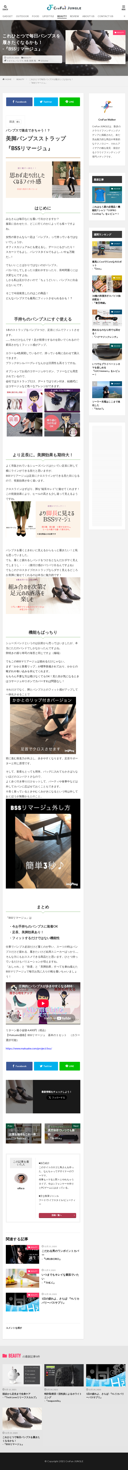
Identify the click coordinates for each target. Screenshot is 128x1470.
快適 (26, 60)
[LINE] (69, 101)
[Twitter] (46, 101)
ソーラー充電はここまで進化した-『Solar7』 (106, 405)
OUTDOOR (22, 16)
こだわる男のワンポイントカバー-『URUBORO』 (60, 1254)
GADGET (7, 16)
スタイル (11, 60)
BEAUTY (62, 16)
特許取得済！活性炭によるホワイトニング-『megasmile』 (63, 1397)
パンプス (20, 60)
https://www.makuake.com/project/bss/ (29, 1048)
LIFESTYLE (48, 16)
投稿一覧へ (57, 1215)
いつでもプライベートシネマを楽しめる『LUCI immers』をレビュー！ (106, 369)
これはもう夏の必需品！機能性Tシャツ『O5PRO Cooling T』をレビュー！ (106, 210)
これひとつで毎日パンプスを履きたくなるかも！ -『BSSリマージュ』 (21, 1441)
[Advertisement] (107, 476)
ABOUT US (88, 16)
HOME (8, 79)
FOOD (35, 16)
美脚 (31, 60)
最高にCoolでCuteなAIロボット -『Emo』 (107, 265)
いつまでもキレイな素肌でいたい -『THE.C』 (60, 1278)
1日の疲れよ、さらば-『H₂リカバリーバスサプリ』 (60, 1300)
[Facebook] (19, 101)
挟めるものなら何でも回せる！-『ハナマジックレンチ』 (106, 333)
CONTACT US (105, 16)
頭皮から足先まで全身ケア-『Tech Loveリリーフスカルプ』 (20, 1395)
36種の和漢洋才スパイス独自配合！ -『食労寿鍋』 (106, 299)
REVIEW (74, 16)
